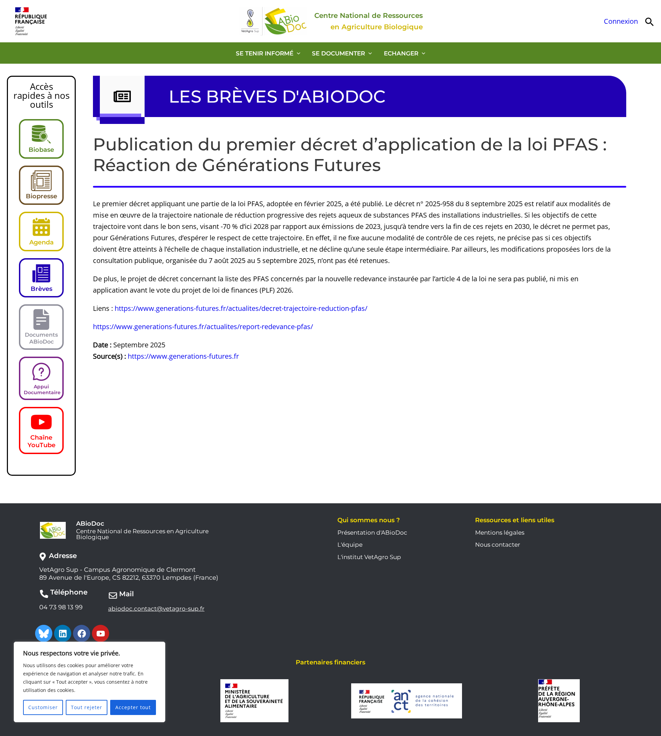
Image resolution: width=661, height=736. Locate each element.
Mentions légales (499, 532)
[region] (89, 682)
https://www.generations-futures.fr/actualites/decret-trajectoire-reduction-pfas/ (241, 308)
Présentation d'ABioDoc (372, 532)
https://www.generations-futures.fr (183, 356)
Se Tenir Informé (264, 53)
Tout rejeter (86, 707)
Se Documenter (338, 53)
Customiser (43, 707)
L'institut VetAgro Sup (369, 557)
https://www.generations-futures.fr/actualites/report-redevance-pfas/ (203, 326)
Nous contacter (497, 544)
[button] (649, 21)
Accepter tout (133, 707)
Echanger (401, 53)
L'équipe (350, 544)
